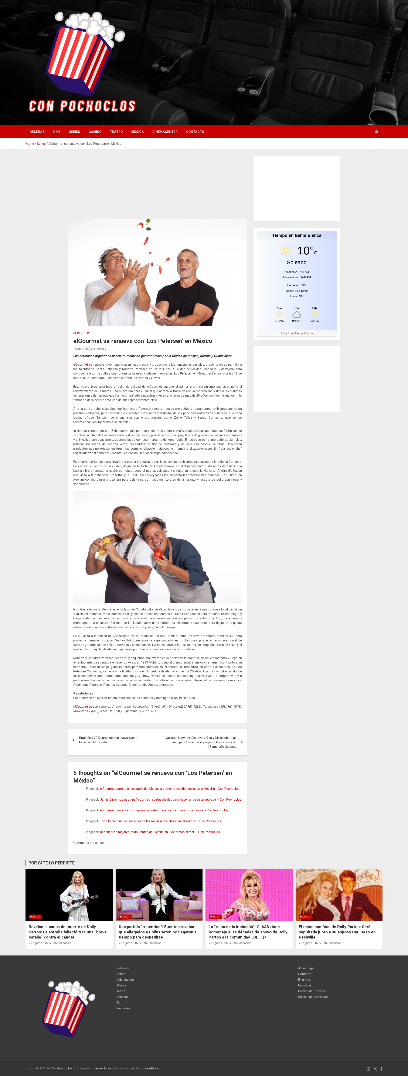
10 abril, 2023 (82, 349)
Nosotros (305, 985)
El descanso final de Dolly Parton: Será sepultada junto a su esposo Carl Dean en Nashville (337, 932)
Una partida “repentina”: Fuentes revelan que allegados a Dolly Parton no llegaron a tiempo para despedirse (158, 932)
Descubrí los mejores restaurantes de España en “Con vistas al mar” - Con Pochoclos (160, 832)
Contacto (195, 132)
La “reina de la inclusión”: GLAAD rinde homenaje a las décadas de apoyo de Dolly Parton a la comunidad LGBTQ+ (248, 932)
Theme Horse (101, 1068)
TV (87, 333)
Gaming (95, 132)
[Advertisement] (157, 187)
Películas (122, 968)
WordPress (152, 1068)
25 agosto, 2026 (39, 943)
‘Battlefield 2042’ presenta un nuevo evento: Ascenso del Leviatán (109, 740)
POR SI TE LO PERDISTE (51, 863)
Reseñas (37, 132)
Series (74, 132)
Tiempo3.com (304, 333)
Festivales (123, 1008)
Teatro (116, 132)
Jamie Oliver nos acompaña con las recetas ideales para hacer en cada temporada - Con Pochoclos (170, 799)
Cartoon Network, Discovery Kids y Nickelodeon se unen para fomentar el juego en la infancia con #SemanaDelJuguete (201, 742)
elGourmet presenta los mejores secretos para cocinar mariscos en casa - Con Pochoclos (164, 810)
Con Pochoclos (61, 943)
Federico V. (99, 349)
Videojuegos (125, 980)
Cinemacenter (165, 132)
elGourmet (80, 364)
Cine (57, 132)
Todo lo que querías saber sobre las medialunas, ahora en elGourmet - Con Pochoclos (160, 821)
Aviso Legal (306, 968)
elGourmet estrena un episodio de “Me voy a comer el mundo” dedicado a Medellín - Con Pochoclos (169, 789)
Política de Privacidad (313, 997)
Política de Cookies (311, 991)
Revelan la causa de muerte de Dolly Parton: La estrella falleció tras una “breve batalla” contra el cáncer (68, 932)
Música (137, 132)
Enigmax (304, 980)
